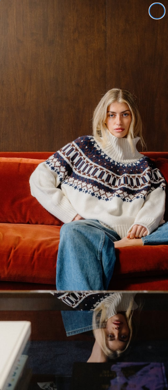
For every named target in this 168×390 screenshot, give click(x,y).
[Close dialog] (157, 11)
